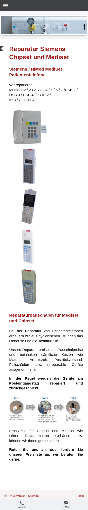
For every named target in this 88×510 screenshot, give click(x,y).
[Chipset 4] (28, 126)
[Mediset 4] (29, 247)
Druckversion (17, 495)
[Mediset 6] (29, 207)
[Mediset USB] (28, 166)
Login (80, 495)
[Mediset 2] (29, 287)
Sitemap (33, 495)
